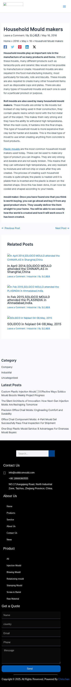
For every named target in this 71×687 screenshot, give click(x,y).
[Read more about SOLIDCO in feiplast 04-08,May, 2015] (29, 317)
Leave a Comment (14, 35)
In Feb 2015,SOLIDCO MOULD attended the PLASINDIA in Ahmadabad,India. (28, 300)
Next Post (62, 228)
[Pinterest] (19, 47)
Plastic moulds (12, 149)
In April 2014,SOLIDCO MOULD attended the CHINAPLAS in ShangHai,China (29, 269)
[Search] (52, 453)
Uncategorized (9, 377)
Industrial (6, 372)
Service (10, 519)
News (9, 539)
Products (11, 513)
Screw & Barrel (14, 592)
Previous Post (11, 228)
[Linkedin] (27, 47)
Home (9, 506)
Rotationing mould (15, 579)
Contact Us (12, 533)
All (8, 559)
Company (6, 367)
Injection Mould (14, 565)
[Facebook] (5, 47)
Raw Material (13, 599)
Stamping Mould (14, 585)
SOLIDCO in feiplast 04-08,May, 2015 (34, 324)
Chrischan (63, 679)
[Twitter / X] (34, 47)
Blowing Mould (13, 572)
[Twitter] (12, 47)
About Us (11, 526)
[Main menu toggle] (64, 6)
